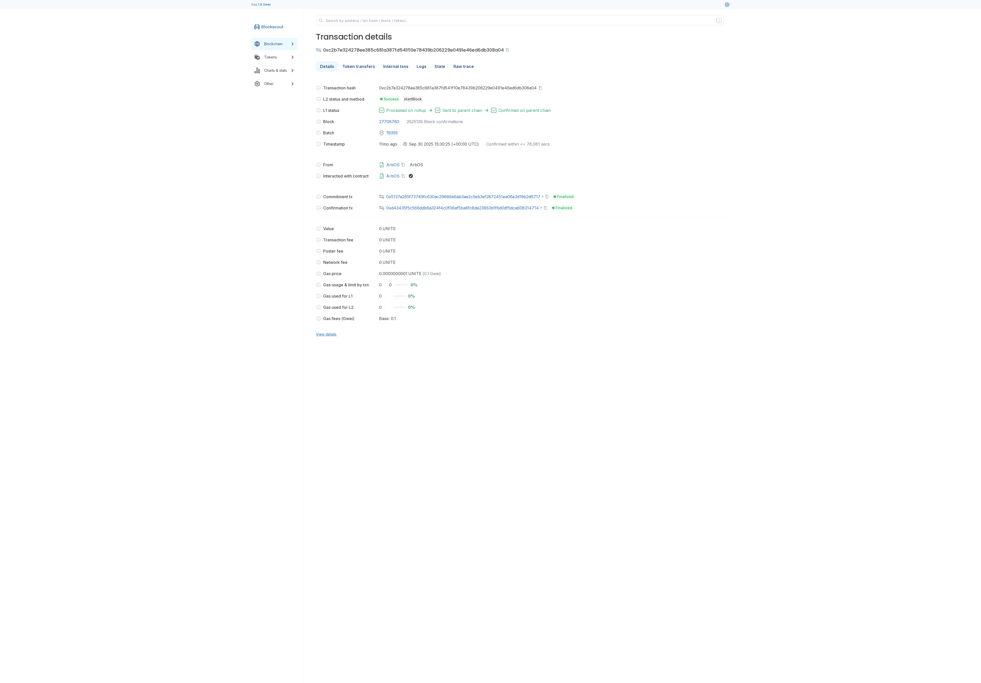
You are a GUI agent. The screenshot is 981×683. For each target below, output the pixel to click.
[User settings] (727, 4)
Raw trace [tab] (463, 66)
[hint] (318, 87)
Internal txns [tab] (395, 66)
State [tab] (440, 66)
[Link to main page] (269, 26)
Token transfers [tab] (358, 66)
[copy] (508, 50)
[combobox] (405, 144)
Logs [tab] (421, 66)
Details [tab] (327, 66)
